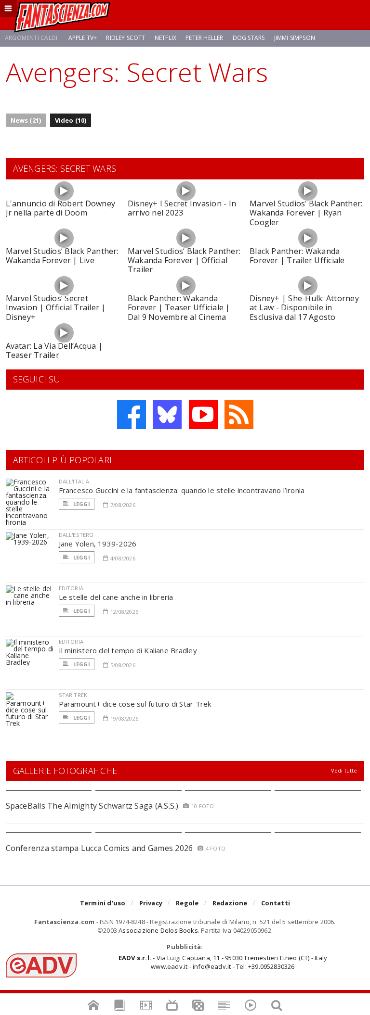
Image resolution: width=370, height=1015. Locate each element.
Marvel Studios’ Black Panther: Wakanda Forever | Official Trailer (184, 260)
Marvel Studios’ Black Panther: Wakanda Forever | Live (62, 256)
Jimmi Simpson (294, 38)
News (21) (26, 120)
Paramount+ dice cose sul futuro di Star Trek (135, 704)
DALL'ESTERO (76, 534)
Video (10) (71, 120)
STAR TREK (73, 695)
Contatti (276, 903)
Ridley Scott (125, 38)
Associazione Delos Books (158, 930)
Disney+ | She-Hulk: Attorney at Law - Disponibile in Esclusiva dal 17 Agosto (304, 307)
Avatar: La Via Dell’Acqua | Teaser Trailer (54, 350)
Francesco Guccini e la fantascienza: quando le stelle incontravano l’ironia (182, 490)
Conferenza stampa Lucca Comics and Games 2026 (99, 848)
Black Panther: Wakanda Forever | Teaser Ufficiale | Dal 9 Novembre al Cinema (179, 307)
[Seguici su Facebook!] (131, 414)
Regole (187, 903)
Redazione (230, 903)
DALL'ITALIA (74, 481)
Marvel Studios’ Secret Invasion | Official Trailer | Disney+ (56, 307)
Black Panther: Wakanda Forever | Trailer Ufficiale (297, 256)
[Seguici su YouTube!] (203, 414)
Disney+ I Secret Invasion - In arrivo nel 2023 (182, 208)
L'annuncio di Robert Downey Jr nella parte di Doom (60, 208)
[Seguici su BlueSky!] (167, 414)
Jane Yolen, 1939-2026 (98, 543)
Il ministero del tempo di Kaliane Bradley (128, 650)
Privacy (150, 903)
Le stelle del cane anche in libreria (116, 597)
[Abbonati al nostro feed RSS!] (239, 414)
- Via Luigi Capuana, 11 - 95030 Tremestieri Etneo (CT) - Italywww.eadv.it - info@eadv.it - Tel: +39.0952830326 (223, 962)
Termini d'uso (103, 903)
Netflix (165, 38)
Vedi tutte (344, 770)
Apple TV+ (82, 38)
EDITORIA (71, 588)
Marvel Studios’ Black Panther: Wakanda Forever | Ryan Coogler (306, 212)
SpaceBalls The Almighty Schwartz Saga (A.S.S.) (92, 805)
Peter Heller (204, 38)
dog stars (249, 38)
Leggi (81, 504)
